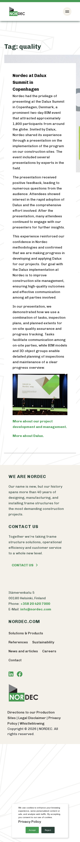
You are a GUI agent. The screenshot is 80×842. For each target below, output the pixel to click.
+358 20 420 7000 (35, 604)
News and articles (23, 651)
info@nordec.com (35, 609)
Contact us (22, 565)
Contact (15, 660)
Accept (32, 830)
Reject (48, 830)
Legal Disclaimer (32, 718)
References (18, 642)
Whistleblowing (32, 723)
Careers (49, 651)
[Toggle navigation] (67, 11)
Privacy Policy (29, 822)
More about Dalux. (28, 436)
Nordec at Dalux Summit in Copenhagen (29, 82)
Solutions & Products (26, 633)
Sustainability (43, 642)
